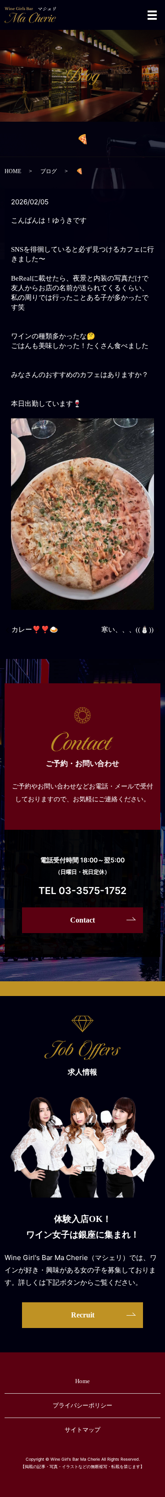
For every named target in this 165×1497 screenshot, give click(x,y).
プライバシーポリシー (82, 1405)
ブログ (48, 171)
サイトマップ (82, 1429)
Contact (82, 920)
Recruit (82, 1315)
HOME (13, 171)
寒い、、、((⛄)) (127, 629)
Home (82, 1381)
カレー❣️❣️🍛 (34, 629)
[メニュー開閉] (152, 15)
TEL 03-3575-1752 (82, 890)
